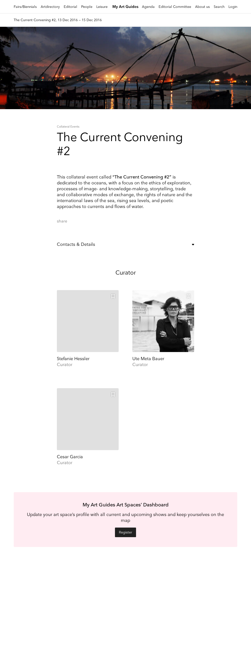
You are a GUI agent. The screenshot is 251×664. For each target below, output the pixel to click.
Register (125, 532)
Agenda (148, 7)
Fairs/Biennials (25, 7)
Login (232, 7)
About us (202, 7)
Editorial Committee (175, 7)
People (86, 7)
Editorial (70, 7)
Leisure (102, 7)
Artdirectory (50, 7)
